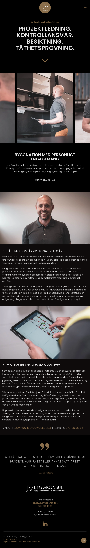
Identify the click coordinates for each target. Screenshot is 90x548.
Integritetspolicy (10, 539)
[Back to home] (45, 7)
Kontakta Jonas (45, 179)
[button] (85, 7)
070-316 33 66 (74, 428)
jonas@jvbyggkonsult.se (45, 502)
